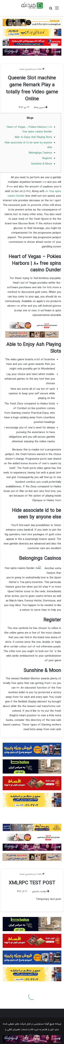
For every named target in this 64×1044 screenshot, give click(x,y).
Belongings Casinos (40, 153)
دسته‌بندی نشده (28, 69)
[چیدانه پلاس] (32, 5)
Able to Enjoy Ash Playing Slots (33, 137)
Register (47, 158)
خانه (40, 69)
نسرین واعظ (39, 107)
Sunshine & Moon (41, 164)
